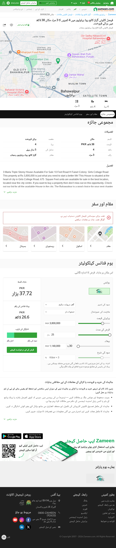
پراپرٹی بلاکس (94, 3)
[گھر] (112, 3)
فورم (85, 509)
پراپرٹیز (106, 3)
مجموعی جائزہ (107, 114)
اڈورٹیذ (111, 517)
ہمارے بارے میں (107, 501)
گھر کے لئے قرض (22, 25)
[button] (60, 305)
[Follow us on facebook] (27, 523)
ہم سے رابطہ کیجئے (106, 505)
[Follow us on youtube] (14, 523)
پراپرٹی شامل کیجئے (78, 521)
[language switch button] (15, 3)
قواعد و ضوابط (107, 521)
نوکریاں (111, 509)
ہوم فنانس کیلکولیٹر (73, 114)
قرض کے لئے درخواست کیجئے (22, 350)
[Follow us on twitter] (27, 530)
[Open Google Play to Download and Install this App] (11, 439)
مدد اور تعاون (108, 513)
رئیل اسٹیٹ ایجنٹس (78, 517)
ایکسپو (84, 513)
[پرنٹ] (11, 25)
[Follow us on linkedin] (21, 530)
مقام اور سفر (91, 114)
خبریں (84, 505)
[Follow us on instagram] (21, 523)
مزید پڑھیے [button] (12, 192)
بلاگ (85, 501)
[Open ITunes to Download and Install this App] (32, 439)
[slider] (102, 323)
